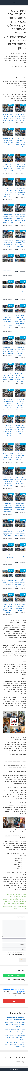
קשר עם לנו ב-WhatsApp (14, 975)
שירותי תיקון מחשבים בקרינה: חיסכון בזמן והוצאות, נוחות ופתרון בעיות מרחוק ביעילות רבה (15, 1031)
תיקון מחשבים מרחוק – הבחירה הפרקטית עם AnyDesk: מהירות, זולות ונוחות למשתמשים (14, 1044)
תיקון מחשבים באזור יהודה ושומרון (14, 894)
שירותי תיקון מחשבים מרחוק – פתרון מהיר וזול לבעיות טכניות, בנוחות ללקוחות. (15, 1037)
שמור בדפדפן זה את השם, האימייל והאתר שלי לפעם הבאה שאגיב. (14, 954)
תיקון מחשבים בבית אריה (16, 896)
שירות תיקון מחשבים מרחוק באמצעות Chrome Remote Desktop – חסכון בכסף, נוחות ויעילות (14, 1024)
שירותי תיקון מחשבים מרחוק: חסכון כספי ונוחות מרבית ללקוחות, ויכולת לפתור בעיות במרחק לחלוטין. (14, 906)
